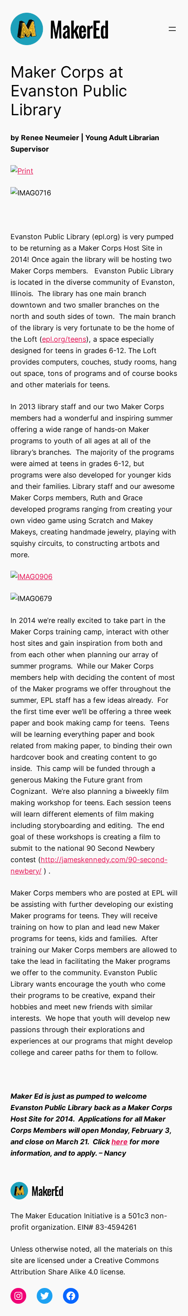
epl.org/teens (64, 339)
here (119, 1141)
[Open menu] (172, 29)
